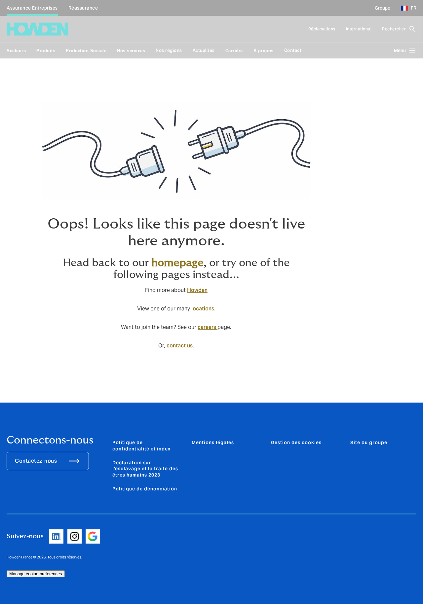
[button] (406, 8)
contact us (180, 345)
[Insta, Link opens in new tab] (74, 536)
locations (202, 308)
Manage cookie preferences (35, 573)
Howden (197, 290)
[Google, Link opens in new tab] (92, 536)
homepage (177, 263)
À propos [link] (263, 50)
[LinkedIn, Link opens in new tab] (56, 536)
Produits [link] (45, 50)
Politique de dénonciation (144, 489)
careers (207, 327)
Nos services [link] (131, 50)
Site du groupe (368, 442)
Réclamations (321, 28)
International (359, 28)
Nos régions (169, 50)
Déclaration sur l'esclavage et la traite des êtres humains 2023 (145, 469)
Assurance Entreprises (32, 8)
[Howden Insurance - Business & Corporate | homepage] (37, 29)
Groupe (382, 8)
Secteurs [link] (16, 50)
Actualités (204, 50)
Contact (293, 50)
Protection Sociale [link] (86, 50)
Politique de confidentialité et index (141, 445)
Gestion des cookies (296, 442)
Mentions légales (213, 442)
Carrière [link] (234, 50)
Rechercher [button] (394, 28)
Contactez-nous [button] (36, 460)
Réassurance (83, 8)
